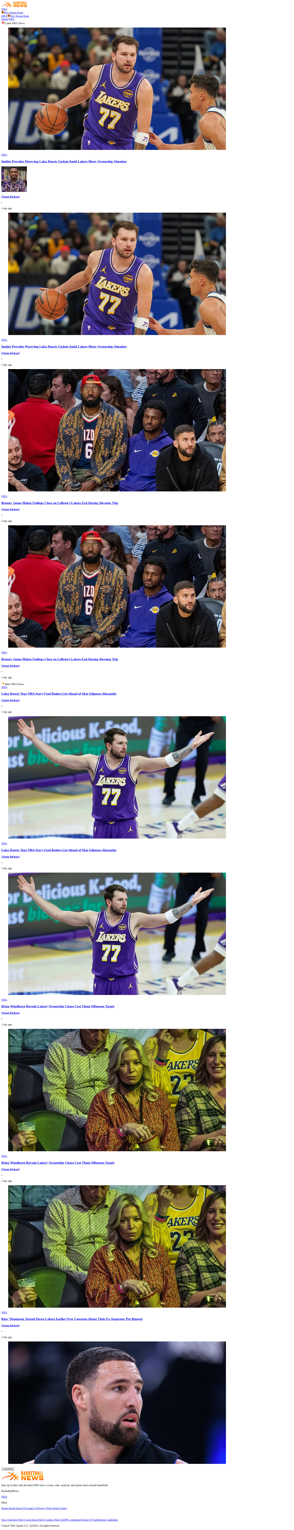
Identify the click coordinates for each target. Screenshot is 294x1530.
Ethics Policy (60, 1508)
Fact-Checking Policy (13, 1519)
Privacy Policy (45, 1508)
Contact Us (32, 1508)
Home (4, 19)
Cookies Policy (53, 1519)
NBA (4, 9)
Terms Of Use (88, 1519)
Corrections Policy (35, 1519)
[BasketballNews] (14, 6)
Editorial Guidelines (107, 1519)
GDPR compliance (71, 1519)
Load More (8, 1469)
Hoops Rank (8, 1508)
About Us (20, 1508)
